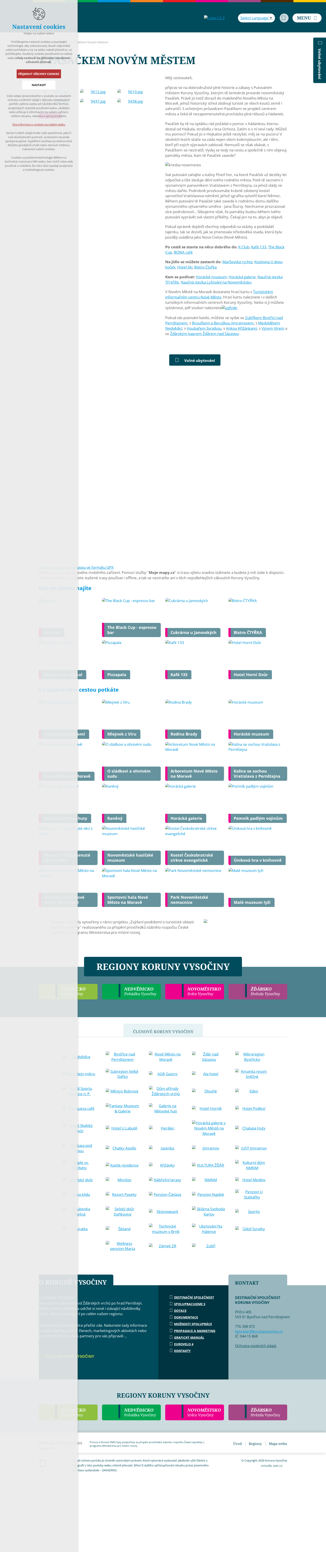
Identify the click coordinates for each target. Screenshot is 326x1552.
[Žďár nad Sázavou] (209, 1057)
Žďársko (265, 1412)
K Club (243, 246)
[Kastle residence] (122, 1165)
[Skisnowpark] (166, 1211)
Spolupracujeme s (189, 1304)
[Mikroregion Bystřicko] (252, 1057)
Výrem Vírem (272, 328)
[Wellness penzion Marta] (122, 1246)
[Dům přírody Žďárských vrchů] (166, 1091)
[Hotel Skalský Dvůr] (79, 1128)
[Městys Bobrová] (122, 1091)
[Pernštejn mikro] (79, 1074)
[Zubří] (209, 1246)
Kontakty (182, 1351)
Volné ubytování (199, 360)
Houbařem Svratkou (204, 328)
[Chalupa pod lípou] (79, 1148)
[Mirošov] (122, 1180)
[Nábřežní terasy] (166, 1180)
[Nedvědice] (79, 1057)
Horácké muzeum (211, 276)
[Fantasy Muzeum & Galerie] (122, 1108)
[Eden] (252, 1091)
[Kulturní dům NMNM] (252, 1165)
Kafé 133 (258, 246)
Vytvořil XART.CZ (271, 1466)
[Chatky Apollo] (122, 1148)
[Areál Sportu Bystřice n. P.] (79, 1091)
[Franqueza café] (79, 1108)
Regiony (255, 1443)
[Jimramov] (209, 1148)
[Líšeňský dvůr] (79, 1180)
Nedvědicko (140, 1412)
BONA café (183, 252)
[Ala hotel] (209, 1074)
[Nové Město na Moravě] (166, 1057)
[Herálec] (166, 1128)
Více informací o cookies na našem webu (38, 124)
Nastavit (39, 85)
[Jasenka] (166, 1148)
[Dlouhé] (209, 1091)
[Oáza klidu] (79, 1194)
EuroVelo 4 (183, 1344)
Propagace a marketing (194, 1331)
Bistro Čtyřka (205, 267)
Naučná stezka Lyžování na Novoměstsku (216, 282)
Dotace (180, 1311)
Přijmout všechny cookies (38, 74)
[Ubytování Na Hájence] (209, 1229)
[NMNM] (209, 1180)
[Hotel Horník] (209, 1108)
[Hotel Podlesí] (252, 1108)
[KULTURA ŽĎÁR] (209, 1165)
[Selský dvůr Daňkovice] (122, 1211)
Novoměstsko (204, 1412)
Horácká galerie (242, 276)
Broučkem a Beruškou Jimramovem (223, 323)
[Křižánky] (166, 1165)
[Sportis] (252, 1211)
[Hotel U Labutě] (122, 1128)
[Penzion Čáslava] (166, 1194)
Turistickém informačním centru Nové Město (219, 294)
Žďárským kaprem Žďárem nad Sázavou (204, 333)
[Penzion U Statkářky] (252, 1194)
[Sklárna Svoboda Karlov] (209, 1211)
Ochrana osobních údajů (255, 1345)
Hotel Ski (184, 267)
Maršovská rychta (237, 261)
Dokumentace (186, 1317)
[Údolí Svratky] (252, 1229)
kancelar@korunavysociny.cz (259, 1331)
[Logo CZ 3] (214, 17)
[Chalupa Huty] (252, 1128)
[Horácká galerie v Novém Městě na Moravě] (209, 1128)
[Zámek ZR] (166, 1246)
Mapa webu (278, 1443)
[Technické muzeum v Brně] (166, 1229)
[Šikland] (122, 1229)
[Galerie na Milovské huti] (166, 1108)
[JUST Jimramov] (252, 1148)
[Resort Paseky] (122, 1194)
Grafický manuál (189, 1337)
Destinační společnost (194, 1297)
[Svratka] (79, 1229)
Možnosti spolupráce (193, 1324)
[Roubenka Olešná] (79, 1211)
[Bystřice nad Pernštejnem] (122, 1057)
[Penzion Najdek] (209, 1194)
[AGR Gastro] (166, 1074)
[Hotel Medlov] (252, 1180)
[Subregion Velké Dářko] (122, 1074)
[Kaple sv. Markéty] (79, 1165)
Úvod (237, 1443)
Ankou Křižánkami (241, 328)
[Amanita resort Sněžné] (252, 1074)
